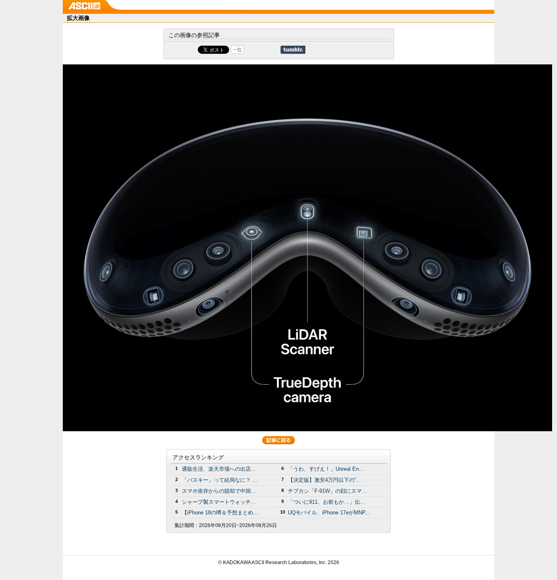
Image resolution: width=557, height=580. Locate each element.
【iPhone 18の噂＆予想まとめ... (220, 512)
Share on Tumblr (293, 50)
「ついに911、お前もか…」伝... (326, 502)
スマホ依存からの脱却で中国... (219, 491)
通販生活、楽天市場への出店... (219, 469)
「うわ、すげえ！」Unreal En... (326, 469)
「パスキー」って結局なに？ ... (219, 480)
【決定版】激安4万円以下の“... (324, 480)
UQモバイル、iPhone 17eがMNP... (329, 512)
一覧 (237, 49)
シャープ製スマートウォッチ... (219, 502)
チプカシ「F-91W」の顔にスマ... (327, 491)
